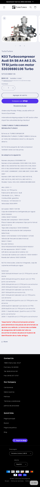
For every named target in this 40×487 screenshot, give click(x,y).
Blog (5, 432)
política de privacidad (11, 405)
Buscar (6, 423)
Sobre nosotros (9, 392)
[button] (4, 7)
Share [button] (5, 341)
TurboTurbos (17, 478)
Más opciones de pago (20, 105)
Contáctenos (8, 387)
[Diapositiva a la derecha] (24, 46)
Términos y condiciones (12, 401)
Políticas (7, 396)
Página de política (10, 427)
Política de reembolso (17, 481)
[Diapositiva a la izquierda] (15, 46)
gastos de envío (8, 80)
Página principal (9, 418)
